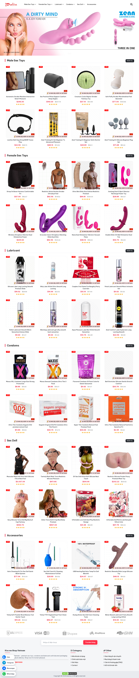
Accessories (15, 535)
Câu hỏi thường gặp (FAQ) (113, 662)
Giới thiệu (75, 662)
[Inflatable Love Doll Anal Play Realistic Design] (86, 503)
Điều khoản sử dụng (78, 656)
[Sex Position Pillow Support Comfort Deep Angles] (53, 80)
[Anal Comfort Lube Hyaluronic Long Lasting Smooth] (119, 314)
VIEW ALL (130, 61)
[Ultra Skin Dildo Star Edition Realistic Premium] (86, 175)
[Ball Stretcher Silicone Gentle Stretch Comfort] (119, 365)
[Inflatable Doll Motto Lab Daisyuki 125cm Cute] (119, 503)
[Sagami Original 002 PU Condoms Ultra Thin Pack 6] (53, 408)
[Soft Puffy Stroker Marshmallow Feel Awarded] (119, 80)
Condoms (13, 345)
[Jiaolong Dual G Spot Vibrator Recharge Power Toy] (119, 175)
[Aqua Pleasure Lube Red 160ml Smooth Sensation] (86, 314)
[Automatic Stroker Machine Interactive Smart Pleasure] (20, 80)
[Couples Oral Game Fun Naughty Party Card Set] (86, 270)
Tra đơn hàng (90, 642)
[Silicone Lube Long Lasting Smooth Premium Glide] (20, 270)
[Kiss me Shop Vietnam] (11, 4)
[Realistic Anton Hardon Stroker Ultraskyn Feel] (53, 175)
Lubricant (13, 250)
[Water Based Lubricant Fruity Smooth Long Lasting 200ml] (119, 598)
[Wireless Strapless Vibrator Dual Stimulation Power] (20, 219)
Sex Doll (12, 440)
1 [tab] (68, 53)
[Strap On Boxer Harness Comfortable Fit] (20, 175)
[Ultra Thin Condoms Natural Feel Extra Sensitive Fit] (119, 408)
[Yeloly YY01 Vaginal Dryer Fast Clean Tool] (53, 598)
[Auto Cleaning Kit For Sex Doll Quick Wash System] (20, 555)
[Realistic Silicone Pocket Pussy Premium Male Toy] (119, 460)
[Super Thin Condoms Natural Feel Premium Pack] (86, 408)
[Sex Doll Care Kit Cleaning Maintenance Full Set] (53, 555)
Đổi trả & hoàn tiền (111, 665)
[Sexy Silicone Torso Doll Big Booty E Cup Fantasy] (20, 503)
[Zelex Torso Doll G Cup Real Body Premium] (53, 503)
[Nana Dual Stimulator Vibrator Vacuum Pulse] (86, 219)
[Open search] (131, 4)
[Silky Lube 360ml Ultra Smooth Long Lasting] (53, 270)
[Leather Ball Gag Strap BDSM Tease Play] (20, 124)
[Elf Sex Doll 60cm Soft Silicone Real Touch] (86, 460)
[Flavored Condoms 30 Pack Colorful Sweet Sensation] (86, 365)
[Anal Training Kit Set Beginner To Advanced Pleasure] (53, 124)
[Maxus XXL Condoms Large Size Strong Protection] (20, 365)
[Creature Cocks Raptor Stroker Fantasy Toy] (86, 80)
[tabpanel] (69, 32)
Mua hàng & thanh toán (112, 659)
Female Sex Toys (17, 155)
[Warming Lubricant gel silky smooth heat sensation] (53, 314)
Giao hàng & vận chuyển (113, 656)
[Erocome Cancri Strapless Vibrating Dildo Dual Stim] (53, 219)
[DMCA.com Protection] (69, 673)
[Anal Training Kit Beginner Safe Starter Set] (86, 124)
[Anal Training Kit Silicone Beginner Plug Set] (119, 124)
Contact (75, 665)
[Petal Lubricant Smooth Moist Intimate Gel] (119, 270)
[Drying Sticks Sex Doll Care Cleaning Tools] (86, 598)
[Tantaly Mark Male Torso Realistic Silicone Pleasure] (53, 460)
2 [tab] (70, 53)
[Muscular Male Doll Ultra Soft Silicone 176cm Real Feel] (20, 460)
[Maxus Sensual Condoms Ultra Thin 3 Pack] (53, 365)
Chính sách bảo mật (79, 659)
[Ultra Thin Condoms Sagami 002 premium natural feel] (20, 408)
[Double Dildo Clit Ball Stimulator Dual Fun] (119, 219)
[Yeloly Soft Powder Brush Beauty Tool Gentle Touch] (20, 598)
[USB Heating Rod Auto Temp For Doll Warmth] (86, 555)
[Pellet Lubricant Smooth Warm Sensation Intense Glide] (20, 314)
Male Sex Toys (16, 60)
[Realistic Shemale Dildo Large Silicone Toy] (119, 555)
